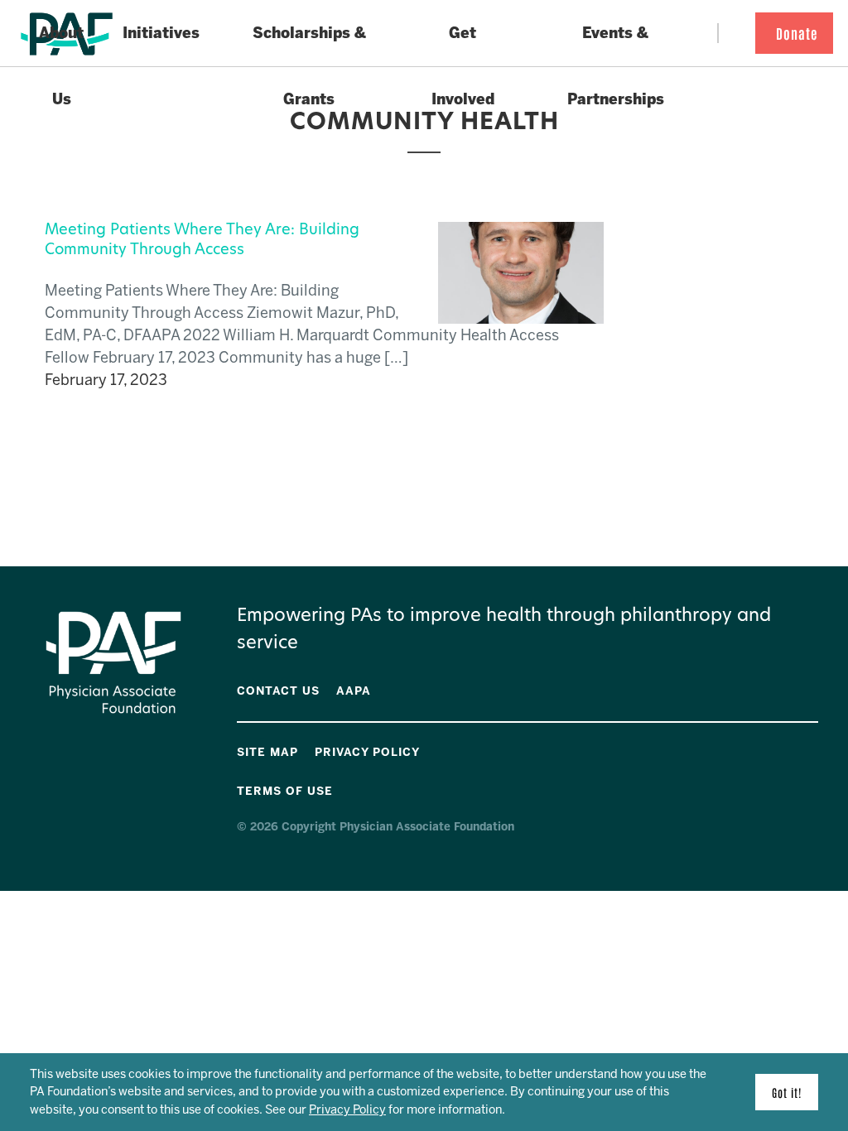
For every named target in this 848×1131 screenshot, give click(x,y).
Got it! (787, 1092)
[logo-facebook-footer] (768, 749)
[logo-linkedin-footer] (814, 749)
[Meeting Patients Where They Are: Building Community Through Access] (521, 312)
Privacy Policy (347, 1109)
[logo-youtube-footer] (779, 749)
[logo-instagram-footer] (802, 749)
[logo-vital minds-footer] (791, 749)
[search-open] (732, 33)
